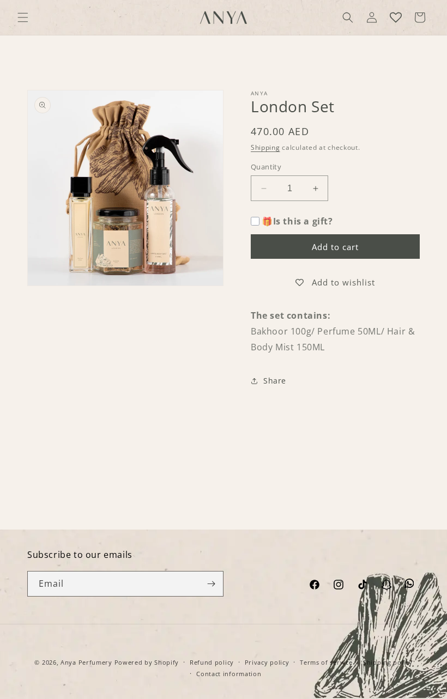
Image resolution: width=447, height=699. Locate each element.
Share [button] (274, 380)
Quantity (266, 167)
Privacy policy (267, 662)
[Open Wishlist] (396, 17)
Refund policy (212, 662)
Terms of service (326, 662)
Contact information (228, 674)
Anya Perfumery (86, 662)
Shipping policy (388, 662)
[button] (23, 17)
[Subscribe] (211, 584)
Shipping (265, 147)
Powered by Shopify (146, 662)
